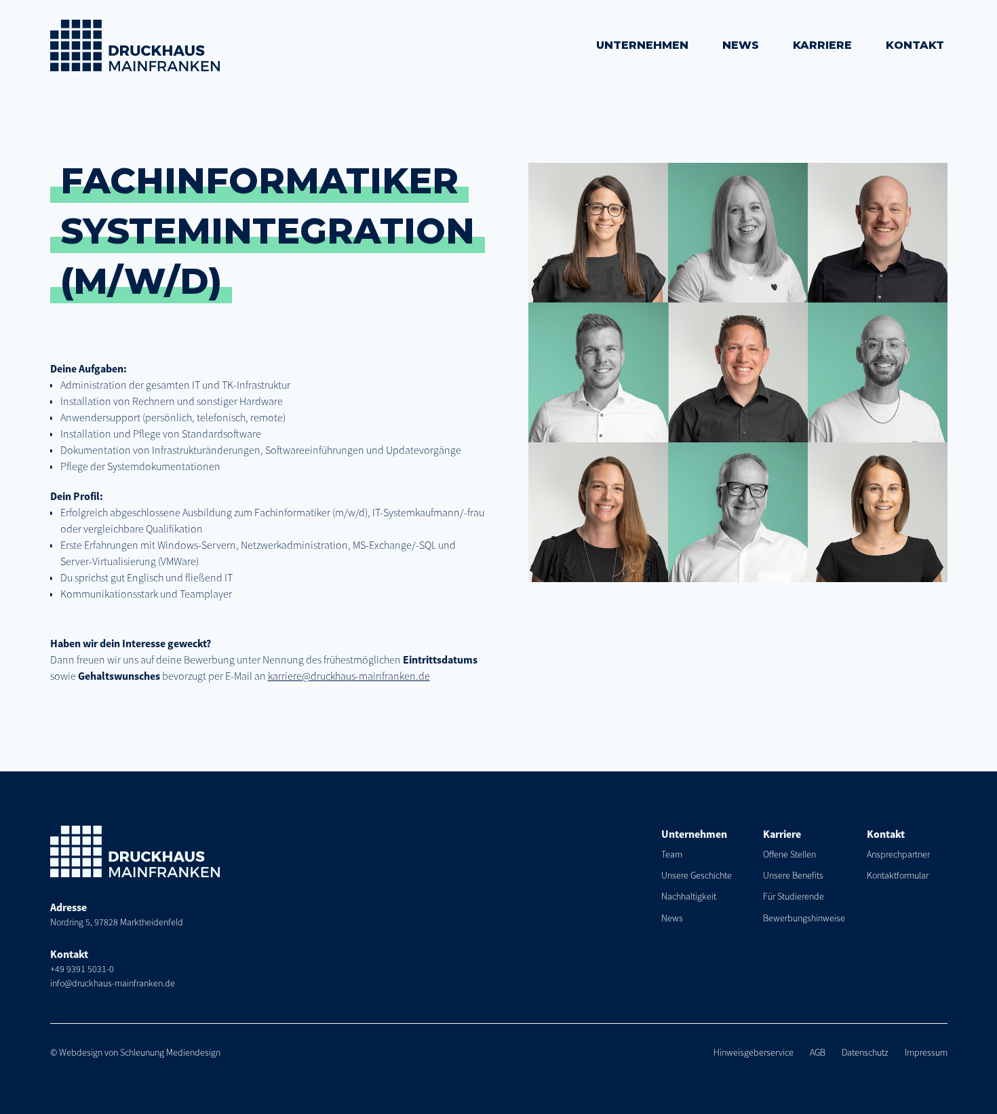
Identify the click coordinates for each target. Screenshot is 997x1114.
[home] (135, 45)
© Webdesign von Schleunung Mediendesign (135, 1052)
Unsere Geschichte (696, 875)
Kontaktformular (897, 875)
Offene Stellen (789, 854)
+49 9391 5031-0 (82, 969)
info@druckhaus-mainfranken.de (112, 983)
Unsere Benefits (793, 875)
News (672, 918)
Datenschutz (865, 1052)
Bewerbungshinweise (804, 918)
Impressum (926, 1052)
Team (671, 854)
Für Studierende (793, 896)
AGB (817, 1052)
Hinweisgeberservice (753, 1052)
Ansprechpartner (898, 854)
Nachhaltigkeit (688, 896)
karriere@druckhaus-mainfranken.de (349, 676)
